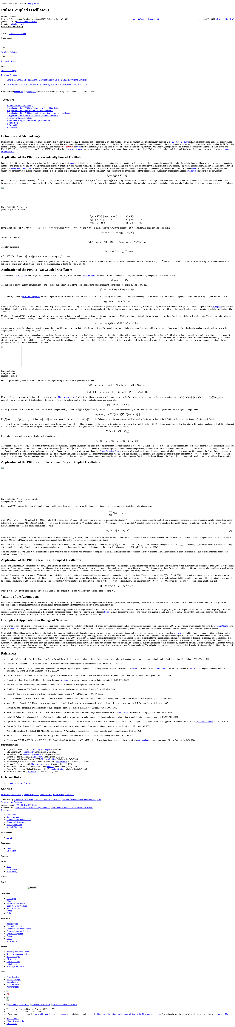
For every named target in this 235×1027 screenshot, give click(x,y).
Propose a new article (16, 903)
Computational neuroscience (19, 929)
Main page (11, 898)
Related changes (14, 979)
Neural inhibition (48, 759)
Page (9, 848)
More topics (12, 941)
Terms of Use (223, 1014)
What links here (13, 977)
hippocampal (123, 712)
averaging (64, 680)
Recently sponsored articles (18, 954)
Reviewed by (7, 802)
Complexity (29, 752)
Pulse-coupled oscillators (26, 21)
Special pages (12, 982)
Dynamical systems (32, 754)
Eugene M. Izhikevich (10, 61)
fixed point (217, 306)
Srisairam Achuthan (9, 52)
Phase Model (58, 794)
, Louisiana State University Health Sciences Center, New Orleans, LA (47, 84)
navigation (13, 24)
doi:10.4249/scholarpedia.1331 (146, 19)
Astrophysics (12, 924)
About (9, 901)
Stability (50, 766)
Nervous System (161, 668)
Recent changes (13, 956)
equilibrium (191, 171)
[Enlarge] (2, 204)
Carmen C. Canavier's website (20, 783)
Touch (9, 938)
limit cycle (31, 91)
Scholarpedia (46, 749)
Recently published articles (18, 952)
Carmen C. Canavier (17, 33)
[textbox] (54, 163)
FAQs (9, 911)
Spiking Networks (14, 824)
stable (193, 168)
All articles (11, 959)
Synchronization (57, 769)
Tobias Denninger (8, 70)
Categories (5, 810)
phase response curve (180, 142)
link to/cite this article (224, 19)
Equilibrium (37, 757)
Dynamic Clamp (221, 626)
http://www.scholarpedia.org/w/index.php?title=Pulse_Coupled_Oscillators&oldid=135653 (54, 807)
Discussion (11, 851)
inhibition (14, 628)
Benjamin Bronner (9, 75)
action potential (66, 147)
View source (12, 869)
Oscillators (11, 815)
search (21, 24)
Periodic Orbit (46, 794)
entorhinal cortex (144, 740)
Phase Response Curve (21, 168)
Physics (10, 936)
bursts (106, 612)
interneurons (179, 633)
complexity (21, 275)
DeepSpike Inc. (33, 3)
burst (78, 147)
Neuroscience (194, 668)
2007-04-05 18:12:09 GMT (25, 805)
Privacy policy (13, 1018)
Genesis (135, 668)
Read (9, 866)
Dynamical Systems (204, 721)
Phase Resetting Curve (110, 451)
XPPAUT (32, 771)
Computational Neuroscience (19, 819)
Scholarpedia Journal (15, 966)
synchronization (88, 275)
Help (9, 913)
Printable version (14, 984)
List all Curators (13, 961)
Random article (13, 908)
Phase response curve (67, 397)
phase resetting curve (31, 296)
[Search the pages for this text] (32, 887)
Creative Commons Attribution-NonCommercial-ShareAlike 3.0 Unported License (124, 1014)
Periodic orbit (61, 761)
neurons (73, 163)
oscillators (18, 91)
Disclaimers (12, 1023)
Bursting (36, 749)
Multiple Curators (14, 827)
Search (3, 882)
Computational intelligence (18, 931)
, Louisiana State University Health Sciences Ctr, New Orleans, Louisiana (47, 80)
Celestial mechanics (15, 926)
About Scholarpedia (15, 1021)
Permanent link (13, 987)
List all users (12, 964)
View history (12, 871)
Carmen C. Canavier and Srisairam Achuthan (53, 1014)
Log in (9, 837)
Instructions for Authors (17, 906)
